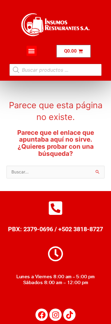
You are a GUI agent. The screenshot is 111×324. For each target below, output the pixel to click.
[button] (32, 51)
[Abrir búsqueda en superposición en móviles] (55, 70)
